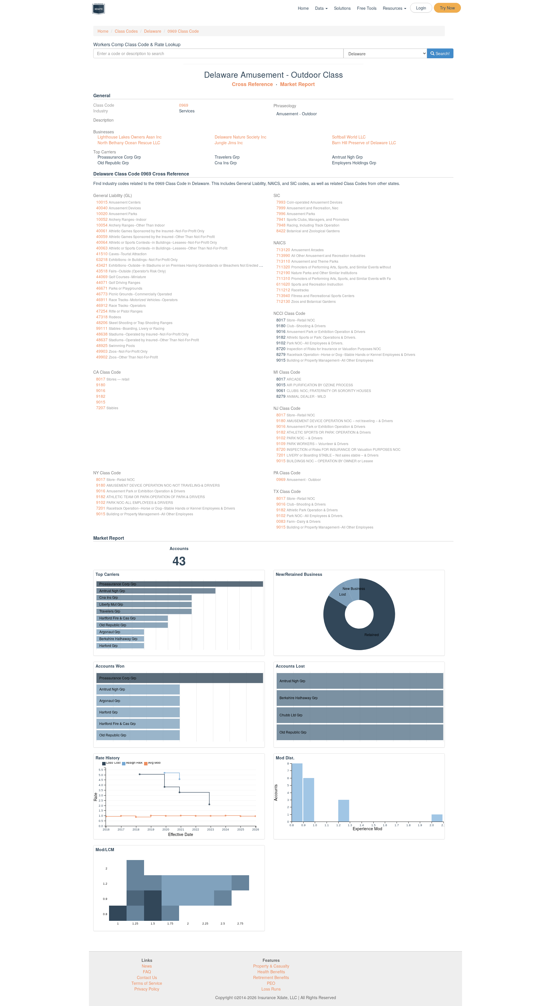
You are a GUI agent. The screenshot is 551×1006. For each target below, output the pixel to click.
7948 (281, 225)
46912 (102, 305)
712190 (283, 272)
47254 (102, 311)
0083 (281, 521)
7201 (281, 455)
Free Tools (367, 8)
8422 (281, 230)
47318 (102, 316)
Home (303, 8)
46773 (102, 294)
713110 (283, 261)
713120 (283, 249)
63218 (102, 259)
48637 (102, 339)
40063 (102, 248)
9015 (100, 402)
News (147, 966)
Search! (442, 53)
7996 (281, 213)
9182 (100, 396)
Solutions (342, 8)
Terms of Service (146, 983)
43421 (102, 265)
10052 (102, 219)
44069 (102, 276)
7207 (100, 407)
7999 (281, 207)
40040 (102, 207)
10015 (102, 202)
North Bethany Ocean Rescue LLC (129, 142)
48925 (102, 345)
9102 (281, 437)
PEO (271, 983)
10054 (102, 225)
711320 (283, 267)
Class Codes (126, 31)
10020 (102, 213)
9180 (100, 384)
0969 (183, 105)
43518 (102, 271)
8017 (100, 379)
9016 (100, 390)
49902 (102, 357)
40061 (102, 230)
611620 (283, 284)
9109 (281, 443)
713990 (283, 255)
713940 (283, 295)
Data (320, 8)
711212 (283, 290)
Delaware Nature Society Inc (240, 137)
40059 (102, 236)
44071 (102, 282)
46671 (102, 288)
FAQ (147, 971)
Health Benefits (271, 971)
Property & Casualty (271, 966)
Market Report (297, 84)
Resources (393, 8)
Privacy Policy (146, 989)
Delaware (152, 31)
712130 (283, 301)
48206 (102, 322)
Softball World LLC (349, 137)
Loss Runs (271, 989)
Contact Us (147, 977)
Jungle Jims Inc (229, 142)
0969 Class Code (183, 31)
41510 (102, 253)
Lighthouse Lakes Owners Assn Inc (130, 137)
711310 (283, 278)
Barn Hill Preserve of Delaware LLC (364, 142)
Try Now (447, 8)
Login (421, 8)
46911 (102, 299)
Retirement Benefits (271, 977)
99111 (102, 328)
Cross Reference (252, 84)
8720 (281, 449)
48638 (102, 334)
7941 (281, 219)
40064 (102, 242)
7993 (281, 202)
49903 (102, 351)
